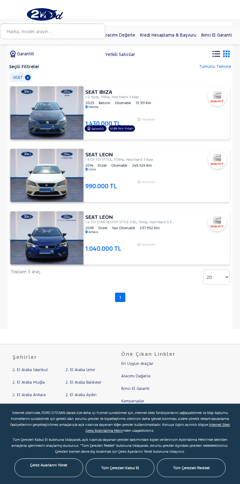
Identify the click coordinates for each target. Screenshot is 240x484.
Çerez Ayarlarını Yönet (48, 465)
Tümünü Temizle (215, 66)
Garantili (25, 54)
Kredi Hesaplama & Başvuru (168, 35)
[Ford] (52, 14)
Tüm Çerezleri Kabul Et (120, 468)
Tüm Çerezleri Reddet (191, 468)
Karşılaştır (149, 119)
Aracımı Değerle (119, 35)
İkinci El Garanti (216, 35)
